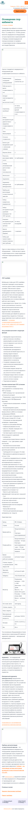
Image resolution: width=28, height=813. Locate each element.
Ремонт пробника (7, 795)
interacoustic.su (9, 776)
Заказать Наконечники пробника (11, 791)
